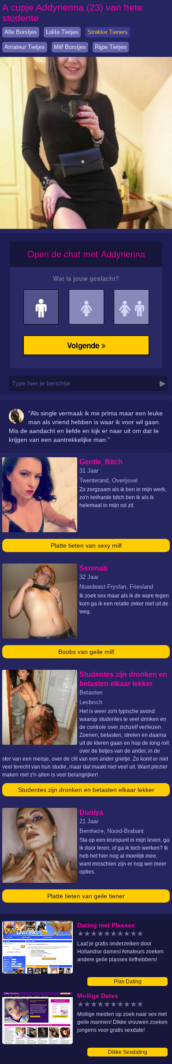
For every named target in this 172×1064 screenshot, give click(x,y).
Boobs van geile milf (86, 651)
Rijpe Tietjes (111, 47)
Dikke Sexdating (127, 1052)
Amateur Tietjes (24, 47)
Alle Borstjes (20, 32)
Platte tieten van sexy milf (86, 545)
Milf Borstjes (70, 47)
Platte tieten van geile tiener (86, 896)
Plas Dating (128, 981)
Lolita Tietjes (62, 32)
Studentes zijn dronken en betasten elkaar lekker (86, 789)
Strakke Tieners (107, 32)
